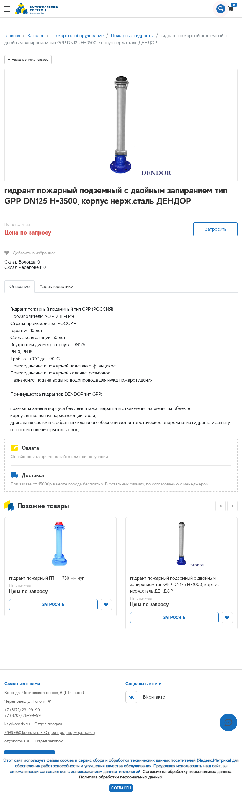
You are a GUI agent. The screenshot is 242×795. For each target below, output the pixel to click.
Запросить (215, 229)
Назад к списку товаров (30, 60)
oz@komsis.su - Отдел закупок (33, 740)
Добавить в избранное (34, 252)
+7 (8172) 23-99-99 (22, 709)
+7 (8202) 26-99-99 (22, 715)
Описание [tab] (19, 286)
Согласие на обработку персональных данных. (187, 771)
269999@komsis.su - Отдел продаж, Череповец (49, 732)
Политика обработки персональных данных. (121, 776)
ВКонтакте (154, 697)
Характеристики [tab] (56, 286)
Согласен (121, 788)
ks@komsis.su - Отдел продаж (33, 723)
